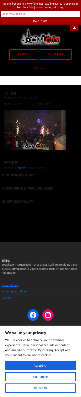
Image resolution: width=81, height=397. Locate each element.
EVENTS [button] (23, 54)
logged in (21, 167)
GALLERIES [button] (55, 54)
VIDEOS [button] (39, 68)
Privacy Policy (10, 285)
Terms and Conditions (15, 291)
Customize (40, 377)
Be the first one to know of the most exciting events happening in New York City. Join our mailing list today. (40, 5)
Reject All (40, 388)
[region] (40, 361)
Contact (6, 298)
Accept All (40, 365)
